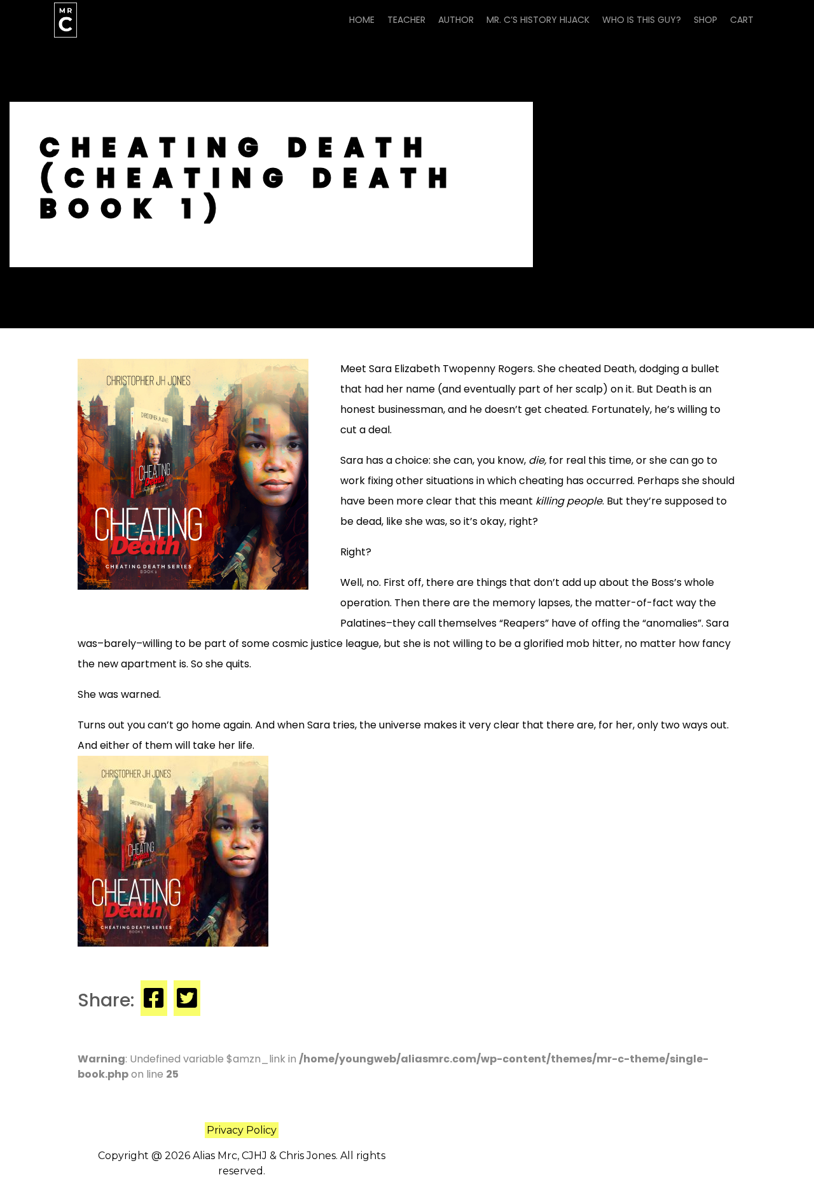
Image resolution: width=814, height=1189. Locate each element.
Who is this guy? (641, 19)
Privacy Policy (242, 1130)
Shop (705, 19)
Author (456, 19)
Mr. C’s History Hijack (538, 19)
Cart (742, 19)
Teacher (406, 19)
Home (362, 19)
